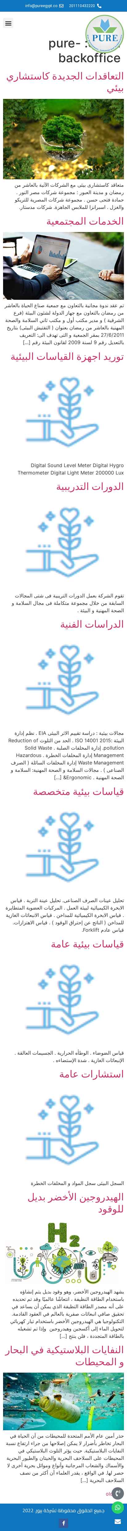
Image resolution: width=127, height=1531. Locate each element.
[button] (8, 23)
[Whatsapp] (118, 1507)
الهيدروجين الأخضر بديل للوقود (75, 1203)
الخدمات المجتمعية (85, 221)
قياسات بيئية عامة (87, 944)
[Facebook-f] (63, 1523)
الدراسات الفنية (92, 624)
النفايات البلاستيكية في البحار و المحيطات (64, 1355)
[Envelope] (118, 1522)
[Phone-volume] (118, 1493)
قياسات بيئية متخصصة (78, 791)
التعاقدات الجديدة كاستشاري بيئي (65, 82)
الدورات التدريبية (90, 486)
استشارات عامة (91, 1074)
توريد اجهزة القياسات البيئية (67, 356)
